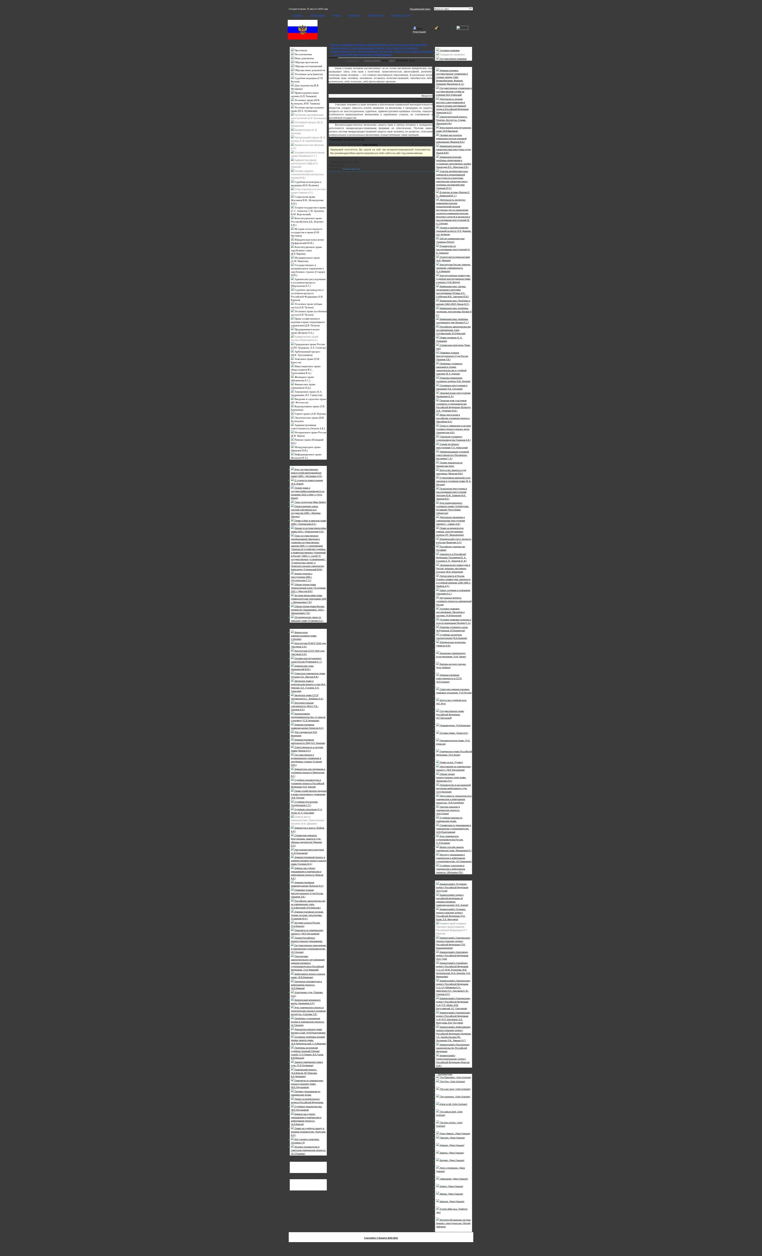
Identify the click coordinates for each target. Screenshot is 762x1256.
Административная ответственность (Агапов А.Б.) (308, 427)
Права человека (372, 60)
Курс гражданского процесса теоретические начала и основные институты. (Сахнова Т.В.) (308, 1010)
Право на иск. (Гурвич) (451, 762)
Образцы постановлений (308, 66)
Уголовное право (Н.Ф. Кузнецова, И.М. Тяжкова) (305, 102)
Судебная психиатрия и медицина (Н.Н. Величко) (306, 183)
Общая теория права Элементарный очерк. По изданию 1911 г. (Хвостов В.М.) (308, 587)
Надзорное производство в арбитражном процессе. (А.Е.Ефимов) (306, 984)
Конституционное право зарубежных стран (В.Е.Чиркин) (306, 250)
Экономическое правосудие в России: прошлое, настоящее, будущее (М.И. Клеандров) (453, 568)
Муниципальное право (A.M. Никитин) (305, 259)
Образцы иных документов (309, 70)
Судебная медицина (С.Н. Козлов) (307, 80)
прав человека (370, 144)
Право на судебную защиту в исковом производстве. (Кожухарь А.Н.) (308, 1131)
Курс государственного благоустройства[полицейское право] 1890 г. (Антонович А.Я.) (306, 472)
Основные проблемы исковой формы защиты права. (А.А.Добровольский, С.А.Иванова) (308, 1040)
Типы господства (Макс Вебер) (310, 502)
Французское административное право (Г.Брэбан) (304, 635)
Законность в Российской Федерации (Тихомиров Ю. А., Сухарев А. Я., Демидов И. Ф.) (451, 557)
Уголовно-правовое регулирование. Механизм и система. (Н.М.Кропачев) (450, 612)
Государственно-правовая (453, 59)
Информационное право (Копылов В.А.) (306, 456)
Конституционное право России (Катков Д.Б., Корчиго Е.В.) (307, 221)
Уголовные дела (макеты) (308, 74)
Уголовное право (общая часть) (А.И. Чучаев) (306, 305)
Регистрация (317, 15)
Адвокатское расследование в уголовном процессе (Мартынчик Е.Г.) (308, 282)
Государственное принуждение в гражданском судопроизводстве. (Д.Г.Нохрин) (308, 948)
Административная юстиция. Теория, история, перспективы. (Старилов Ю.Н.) (307, 915)
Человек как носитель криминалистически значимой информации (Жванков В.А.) (451, 138)
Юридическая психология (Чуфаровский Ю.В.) (307, 241)
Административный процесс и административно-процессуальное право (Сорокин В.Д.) (308, 860)
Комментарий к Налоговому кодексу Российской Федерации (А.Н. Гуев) (452, 955)
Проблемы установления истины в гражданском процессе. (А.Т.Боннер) (307, 1021)
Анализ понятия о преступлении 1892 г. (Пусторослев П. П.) (301, 577)
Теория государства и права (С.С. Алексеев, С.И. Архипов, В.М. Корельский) (308, 211)
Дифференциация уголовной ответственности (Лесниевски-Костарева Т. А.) (452, 455)
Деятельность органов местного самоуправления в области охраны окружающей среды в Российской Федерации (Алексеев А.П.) (452, 106)
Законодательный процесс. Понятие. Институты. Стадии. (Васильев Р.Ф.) (452, 120)
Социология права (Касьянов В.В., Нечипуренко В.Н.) (307, 200)
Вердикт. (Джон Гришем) (451, 1160)
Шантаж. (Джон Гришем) (451, 1201)
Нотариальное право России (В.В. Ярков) (308, 434)
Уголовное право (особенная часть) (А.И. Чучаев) (309, 313)
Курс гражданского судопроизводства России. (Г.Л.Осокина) (449, 839)
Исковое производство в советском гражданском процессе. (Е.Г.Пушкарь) (308, 1150)
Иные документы (304, 58)
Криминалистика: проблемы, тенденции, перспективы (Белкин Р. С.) (454, 311)
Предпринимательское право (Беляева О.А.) (305, 331)
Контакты (354, 15)
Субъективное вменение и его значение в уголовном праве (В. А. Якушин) (453, 481)
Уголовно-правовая (449, 50)
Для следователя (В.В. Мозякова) (305, 87)
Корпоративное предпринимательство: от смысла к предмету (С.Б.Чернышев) (308, 717)
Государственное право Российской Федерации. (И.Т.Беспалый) (450, 714)
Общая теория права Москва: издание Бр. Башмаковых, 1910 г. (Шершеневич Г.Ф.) (308, 609)
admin (392, 60)
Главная (297, 15)
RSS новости (375, 15)
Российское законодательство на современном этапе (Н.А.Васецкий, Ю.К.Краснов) (453, 330)
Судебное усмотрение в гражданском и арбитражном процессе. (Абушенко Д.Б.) (450, 869)
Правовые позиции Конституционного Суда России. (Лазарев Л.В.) (307, 893)
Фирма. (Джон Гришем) (451, 1194)
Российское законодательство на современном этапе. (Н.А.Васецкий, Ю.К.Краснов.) (308, 904)
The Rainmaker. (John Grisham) (455, 1077)
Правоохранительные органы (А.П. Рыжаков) (305, 94)
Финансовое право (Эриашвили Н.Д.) (303, 386)
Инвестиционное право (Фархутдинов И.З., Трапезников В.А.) (306, 370)
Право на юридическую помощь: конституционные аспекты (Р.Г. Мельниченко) (450, 531)
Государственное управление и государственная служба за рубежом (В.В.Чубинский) (454, 91)
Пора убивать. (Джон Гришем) (454, 1133)
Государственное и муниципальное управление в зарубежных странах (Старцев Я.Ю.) (308, 270)
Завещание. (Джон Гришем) (453, 1179)
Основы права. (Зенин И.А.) (453, 733)
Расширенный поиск (420, 9)
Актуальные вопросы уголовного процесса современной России (453, 601)
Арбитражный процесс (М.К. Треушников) (305, 353)
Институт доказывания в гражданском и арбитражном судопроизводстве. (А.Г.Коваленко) (454, 858)
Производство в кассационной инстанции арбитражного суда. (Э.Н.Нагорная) (453, 788)
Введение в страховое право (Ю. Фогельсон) (308, 401)
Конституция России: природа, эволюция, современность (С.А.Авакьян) (453, 268)
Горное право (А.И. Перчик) (310, 413)
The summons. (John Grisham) (454, 1096)
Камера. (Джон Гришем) (451, 1153)
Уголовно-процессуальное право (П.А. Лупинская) (307, 109)
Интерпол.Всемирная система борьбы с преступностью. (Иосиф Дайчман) (453, 1223)
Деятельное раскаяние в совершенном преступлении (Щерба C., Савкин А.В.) (450, 520)
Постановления (303, 54)
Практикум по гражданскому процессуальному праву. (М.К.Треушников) (307, 1083)
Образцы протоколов (306, 62)
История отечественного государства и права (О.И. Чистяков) (306, 232)
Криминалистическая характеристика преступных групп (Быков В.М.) (453, 149)
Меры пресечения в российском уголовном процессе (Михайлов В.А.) (453, 418)
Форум (337, 15)
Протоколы (300, 50)
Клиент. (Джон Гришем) (451, 1186)
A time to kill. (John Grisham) (453, 1104)
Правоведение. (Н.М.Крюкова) (454, 725)
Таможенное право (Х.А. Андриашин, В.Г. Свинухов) (306, 393)
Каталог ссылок (400, 15)
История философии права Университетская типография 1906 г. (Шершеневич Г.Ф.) (308, 598)
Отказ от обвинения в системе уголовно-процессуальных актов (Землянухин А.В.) (453, 429)
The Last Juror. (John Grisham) (454, 1089)
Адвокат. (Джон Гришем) (451, 1145)
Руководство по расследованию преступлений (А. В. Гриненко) (453, 249)
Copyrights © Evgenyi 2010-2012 (381, 1238)
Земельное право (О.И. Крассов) (305, 360)
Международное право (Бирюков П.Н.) (306, 449)
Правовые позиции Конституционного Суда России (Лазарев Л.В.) (452, 356)
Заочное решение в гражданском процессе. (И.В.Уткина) (448, 810)
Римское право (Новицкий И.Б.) (307, 441)
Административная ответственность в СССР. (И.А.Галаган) (449, 678)
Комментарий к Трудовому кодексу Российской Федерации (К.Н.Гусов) (452, 887)
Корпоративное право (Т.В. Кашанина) (308, 408)
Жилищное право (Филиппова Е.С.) (302, 379)
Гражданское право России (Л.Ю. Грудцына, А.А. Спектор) (308, 346)
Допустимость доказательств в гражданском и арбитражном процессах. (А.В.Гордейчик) (453, 799)
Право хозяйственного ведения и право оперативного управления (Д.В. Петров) (308, 322)
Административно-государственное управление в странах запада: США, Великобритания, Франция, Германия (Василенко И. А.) (452, 77)
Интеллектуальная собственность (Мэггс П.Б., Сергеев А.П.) (304, 706)
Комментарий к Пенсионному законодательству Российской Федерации (453, 1048)
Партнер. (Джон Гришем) (452, 1138)
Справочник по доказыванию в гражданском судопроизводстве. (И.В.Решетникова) (453, 828)
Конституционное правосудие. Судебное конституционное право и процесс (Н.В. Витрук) (453, 278)
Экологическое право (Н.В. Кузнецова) (307, 419)
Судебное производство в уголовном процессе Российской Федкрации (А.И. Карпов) (307, 294)
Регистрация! (419, 32)
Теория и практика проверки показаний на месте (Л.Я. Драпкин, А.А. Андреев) (453, 231)
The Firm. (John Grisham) (452, 1081)
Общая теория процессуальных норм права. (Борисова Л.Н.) (451, 777)
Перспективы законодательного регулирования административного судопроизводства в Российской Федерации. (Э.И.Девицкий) (308, 963)
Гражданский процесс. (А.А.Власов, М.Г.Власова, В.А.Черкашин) (304, 1073)
